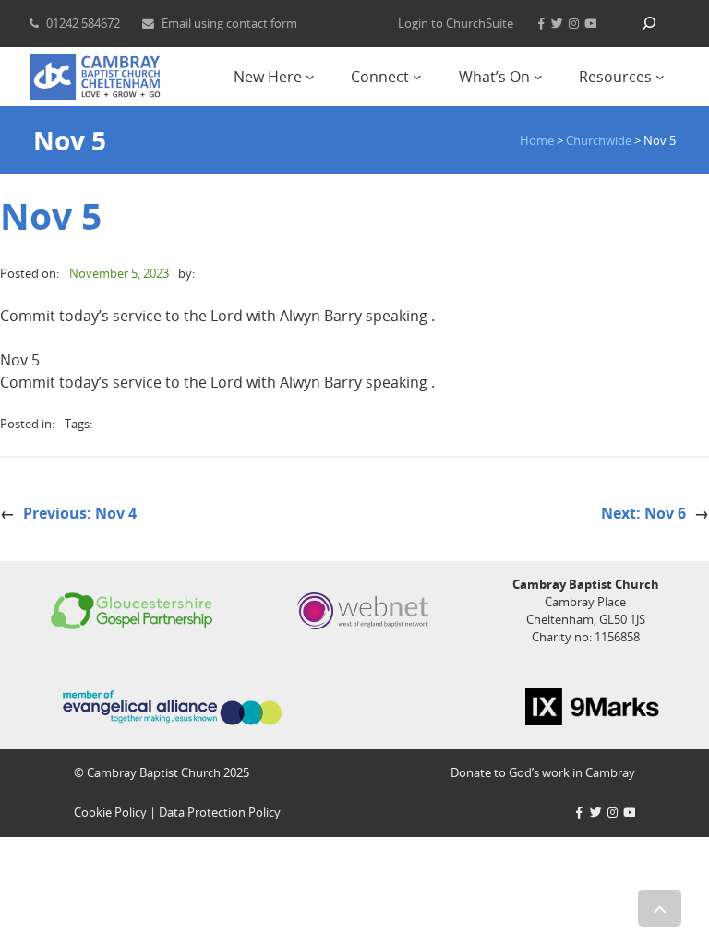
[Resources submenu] (660, 76)
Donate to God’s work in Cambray (543, 772)
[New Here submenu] (310, 76)
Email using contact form (229, 23)
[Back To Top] (659, 908)
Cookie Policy (110, 812)
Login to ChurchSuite (455, 23)
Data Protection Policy (220, 812)
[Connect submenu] (417, 76)
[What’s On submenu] (538, 76)
